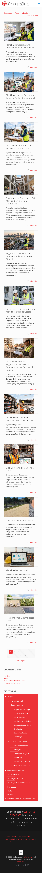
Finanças (17, 749)
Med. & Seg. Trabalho (22, 721)
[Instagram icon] (28, 865)
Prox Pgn (20, 660)
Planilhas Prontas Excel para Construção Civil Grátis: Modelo (21, 96)
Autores (27, 13)
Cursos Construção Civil (16, 770)
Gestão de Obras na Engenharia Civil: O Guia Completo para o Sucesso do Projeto (20, 365)
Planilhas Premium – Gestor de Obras (21, 798)
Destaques (11, 787)
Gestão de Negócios (19, 741)
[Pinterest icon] (26, 865)
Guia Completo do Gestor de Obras (20, 469)
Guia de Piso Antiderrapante (19, 520)
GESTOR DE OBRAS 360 (20, 766)
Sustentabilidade (20, 733)
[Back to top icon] (21, 852)
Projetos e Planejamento (20, 782)
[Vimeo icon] (18, 865)
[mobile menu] (39, 3)
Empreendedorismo (22, 746)
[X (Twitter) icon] (16, 865)
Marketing (18, 757)
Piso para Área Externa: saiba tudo (20, 619)
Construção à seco (21, 713)
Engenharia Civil (17, 701)
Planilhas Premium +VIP (21, 837)
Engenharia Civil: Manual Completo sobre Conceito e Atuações (19, 256)
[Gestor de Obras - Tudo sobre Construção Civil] (15, 3)
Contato (8, 841)
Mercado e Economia (22, 761)
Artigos (10, 696)
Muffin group (27, 857)
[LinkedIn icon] (23, 865)
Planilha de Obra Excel (17, 570)
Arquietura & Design (22, 709)
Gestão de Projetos (22, 753)
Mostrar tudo (33, 15)
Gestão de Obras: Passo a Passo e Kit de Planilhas (18, 147)
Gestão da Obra (17, 705)
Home (7, 837)
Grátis (9, 791)
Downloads (9, 839)
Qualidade (18, 729)
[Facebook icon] (14, 865)
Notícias (10, 795)
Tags (17, 13)
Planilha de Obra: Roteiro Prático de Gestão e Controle (20, 46)
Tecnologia (18, 737)
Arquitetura (15, 775)
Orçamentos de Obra (22, 725)
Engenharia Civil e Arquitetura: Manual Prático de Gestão (20, 310)
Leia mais (33, 67)
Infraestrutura (19, 717)
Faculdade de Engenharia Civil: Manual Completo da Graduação (21, 201)
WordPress (21, 862)
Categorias (8, 13)
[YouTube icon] (21, 865)
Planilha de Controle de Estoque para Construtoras (19, 419)
